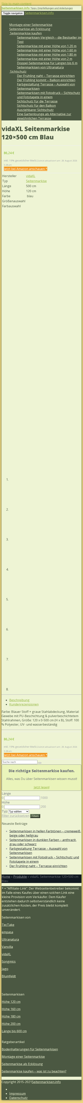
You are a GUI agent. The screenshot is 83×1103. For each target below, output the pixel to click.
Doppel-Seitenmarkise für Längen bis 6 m (47, 63)
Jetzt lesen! (41, 787)
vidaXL (30, 176)
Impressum (17, 1093)
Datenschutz (18, 1098)
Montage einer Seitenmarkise (30, 25)
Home (6, 876)
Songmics (9, 961)
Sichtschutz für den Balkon (36, 105)
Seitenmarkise (36, 181)
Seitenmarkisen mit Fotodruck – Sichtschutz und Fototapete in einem (48, 95)
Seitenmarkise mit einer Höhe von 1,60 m (46, 50)
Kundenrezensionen (24, 704)
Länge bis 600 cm (14, 1031)
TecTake (8, 925)
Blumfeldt (9, 976)
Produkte (20, 876)
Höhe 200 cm (11, 1024)
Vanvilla (7, 947)
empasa (7, 932)
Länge (6, 793)
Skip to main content (16, 4)
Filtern (35, 816)
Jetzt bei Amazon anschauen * (25, 169)
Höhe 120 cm (11, 1002)
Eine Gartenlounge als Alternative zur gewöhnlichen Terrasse (44, 116)
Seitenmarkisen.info (39, 13)
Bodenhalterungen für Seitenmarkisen (30, 1049)
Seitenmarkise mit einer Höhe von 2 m (44, 59)
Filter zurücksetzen (15, 816)
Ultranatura (10, 939)
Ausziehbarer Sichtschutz (35, 110)
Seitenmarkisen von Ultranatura (40, 67)
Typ (4, 811)
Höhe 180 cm (11, 1016)
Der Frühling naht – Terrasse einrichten (46, 76)
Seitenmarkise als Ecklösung (29, 29)
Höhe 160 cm (11, 1009)
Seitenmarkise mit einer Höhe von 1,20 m (46, 46)
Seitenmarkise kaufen (25, 33)
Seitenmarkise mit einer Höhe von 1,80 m (46, 54)
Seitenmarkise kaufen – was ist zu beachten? (34, 1071)
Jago (5, 969)
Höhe (6, 802)
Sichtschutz (17, 71)
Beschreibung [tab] (19, 700)
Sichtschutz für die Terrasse (37, 101)
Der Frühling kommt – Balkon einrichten (46, 80)
